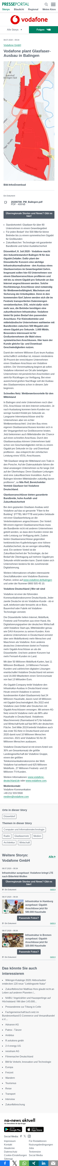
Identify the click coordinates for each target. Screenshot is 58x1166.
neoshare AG (12, 1051)
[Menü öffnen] (53, 4)
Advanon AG (12, 1024)
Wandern (10, 1078)
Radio (7, 836)
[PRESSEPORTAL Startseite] (15, 4)
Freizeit (9, 1072)
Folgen (40, 29)
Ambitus (9, 1035)
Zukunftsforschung (15, 1104)
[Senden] (53, 1163)
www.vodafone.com (36, 780)
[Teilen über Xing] (34, 1163)
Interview (10, 1099)
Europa (9, 1067)
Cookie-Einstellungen (15, 1155)
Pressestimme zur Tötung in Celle (23, 1007)
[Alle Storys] (29, 23)
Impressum (10, 1141)
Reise (8, 1088)
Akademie (9, 1148)
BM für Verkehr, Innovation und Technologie (28, 1062)
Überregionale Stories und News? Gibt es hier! (29, 214)
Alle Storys (13, 29)
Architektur (9, 842)
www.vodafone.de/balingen (37, 580)
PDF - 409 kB (26, 203)
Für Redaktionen (38, 1141)
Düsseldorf (9, 816)
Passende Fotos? (29, 918)
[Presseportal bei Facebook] (20, 1136)
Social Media (36, 1155)
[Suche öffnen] (46, 4)
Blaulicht (19, 9)
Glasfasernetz (21, 836)
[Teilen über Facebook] (5, 1163)
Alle (51, 856)
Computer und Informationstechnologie (24, 829)
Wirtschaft (24, 842)
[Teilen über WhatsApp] (24, 1163)
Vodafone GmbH (12, 45)
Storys (6, 9)
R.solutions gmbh (14, 1040)
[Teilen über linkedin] (43, 1163)
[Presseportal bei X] (24, 1136)
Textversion (35, 1151)
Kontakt (8, 1144)
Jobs (31, 1148)
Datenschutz (10, 1151)
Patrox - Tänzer (13, 1030)
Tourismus (10, 1083)
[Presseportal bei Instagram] (28, 1136)
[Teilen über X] (14, 1163)
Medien (37, 836)
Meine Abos (49, 9)
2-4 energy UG (13, 1046)
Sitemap (8, 1159)
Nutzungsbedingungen (41, 1144)
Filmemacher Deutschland (19, 1056)
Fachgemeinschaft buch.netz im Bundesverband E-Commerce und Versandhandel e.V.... (28, 1016)
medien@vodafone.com (16, 796)
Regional (33, 9)
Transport (10, 1094)
